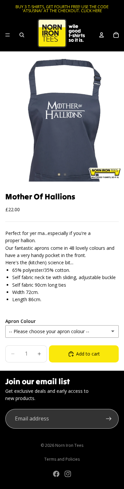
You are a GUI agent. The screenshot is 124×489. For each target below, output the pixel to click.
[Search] (22, 35)
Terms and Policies (62, 459)
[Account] (101, 35)
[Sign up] (109, 419)
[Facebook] (56, 474)
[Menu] (7, 35)
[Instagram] (68, 474)
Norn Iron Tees (69, 445)
